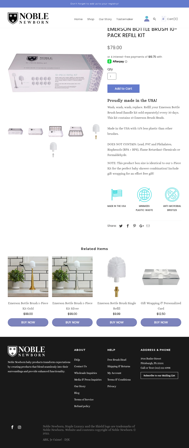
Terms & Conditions (119, 379)
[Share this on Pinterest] (134, 226)
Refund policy (82, 406)
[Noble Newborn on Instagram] (20, 428)
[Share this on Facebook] (127, 226)
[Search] (155, 20)
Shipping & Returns (118, 366)
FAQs (77, 359)
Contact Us (80, 366)
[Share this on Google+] (141, 226)
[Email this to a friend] (147, 226)
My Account (114, 372)
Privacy (111, 386)
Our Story (80, 386)
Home (78, 19)
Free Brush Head (116, 359)
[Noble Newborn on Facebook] (13, 428)
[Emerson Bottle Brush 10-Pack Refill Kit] (56, 73)
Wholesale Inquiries (85, 372)
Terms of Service (84, 399)
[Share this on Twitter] (120, 226)
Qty (110, 69)
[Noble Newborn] (26, 355)
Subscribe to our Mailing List (159, 375)
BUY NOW (28, 322)
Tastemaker (124, 19)
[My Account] (147, 18)
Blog (76, 392)
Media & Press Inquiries (88, 379)
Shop (90, 19)
